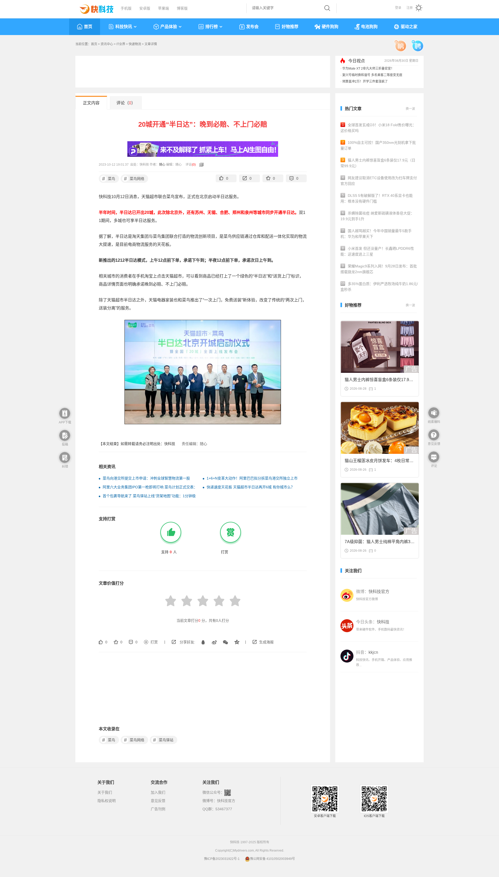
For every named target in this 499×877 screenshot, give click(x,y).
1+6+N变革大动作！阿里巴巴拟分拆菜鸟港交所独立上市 (252, 478)
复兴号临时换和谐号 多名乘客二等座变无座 (372, 75)
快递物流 (135, 44)
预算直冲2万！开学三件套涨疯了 (365, 81)
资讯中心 (107, 44)
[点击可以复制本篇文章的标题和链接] (200, 164)
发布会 (252, 26)
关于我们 (104, 792)
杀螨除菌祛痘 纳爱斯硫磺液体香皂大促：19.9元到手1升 (377, 216)
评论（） (125, 103)
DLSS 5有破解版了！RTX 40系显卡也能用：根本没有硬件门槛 (376, 198)
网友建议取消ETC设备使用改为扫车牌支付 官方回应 (378, 181)
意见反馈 (158, 801)
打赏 (154, 642)
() (194, 164)
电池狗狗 (369, 26)
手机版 (126, 8)
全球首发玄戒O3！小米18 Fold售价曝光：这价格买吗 (378, 128)
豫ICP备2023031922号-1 (222, 859)
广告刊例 (158, 809)
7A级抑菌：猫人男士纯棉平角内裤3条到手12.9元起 (380, 543)
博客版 (182, 8)
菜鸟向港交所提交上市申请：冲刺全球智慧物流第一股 (146, 478)
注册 (409, 8)
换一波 (410, 109)
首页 (88, 26)
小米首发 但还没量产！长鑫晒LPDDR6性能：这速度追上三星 (377, 251)
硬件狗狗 (330, 26)
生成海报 (266, 642)
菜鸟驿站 (163, 740)
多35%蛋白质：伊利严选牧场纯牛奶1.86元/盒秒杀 (379, 287)
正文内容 (91, 103)
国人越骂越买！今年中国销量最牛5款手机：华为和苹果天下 (376, 234)
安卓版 (144, 8)
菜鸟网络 (134, 178)
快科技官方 (226, 801)
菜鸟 (108, 178)
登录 (398, 8)
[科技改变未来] (93, 7)
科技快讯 (123, 26)
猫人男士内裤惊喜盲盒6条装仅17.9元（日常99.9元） (377, 163)
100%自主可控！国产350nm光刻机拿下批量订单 (378, 145)
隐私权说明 (106, 801)
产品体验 (168, 26)
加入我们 (158, 792)
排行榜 (211, 26)
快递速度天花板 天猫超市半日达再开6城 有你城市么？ (250, 487)
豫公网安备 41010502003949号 (272, 859)
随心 (162, 164)
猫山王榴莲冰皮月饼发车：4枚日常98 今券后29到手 (379, 462)
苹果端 (163, 8)
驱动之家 (409, 26)
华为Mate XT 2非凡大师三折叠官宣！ (368, 68)
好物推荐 (290, 26)
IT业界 (120, 44)
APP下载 (65, 422)
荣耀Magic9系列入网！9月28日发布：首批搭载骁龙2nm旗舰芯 (378, 269)
